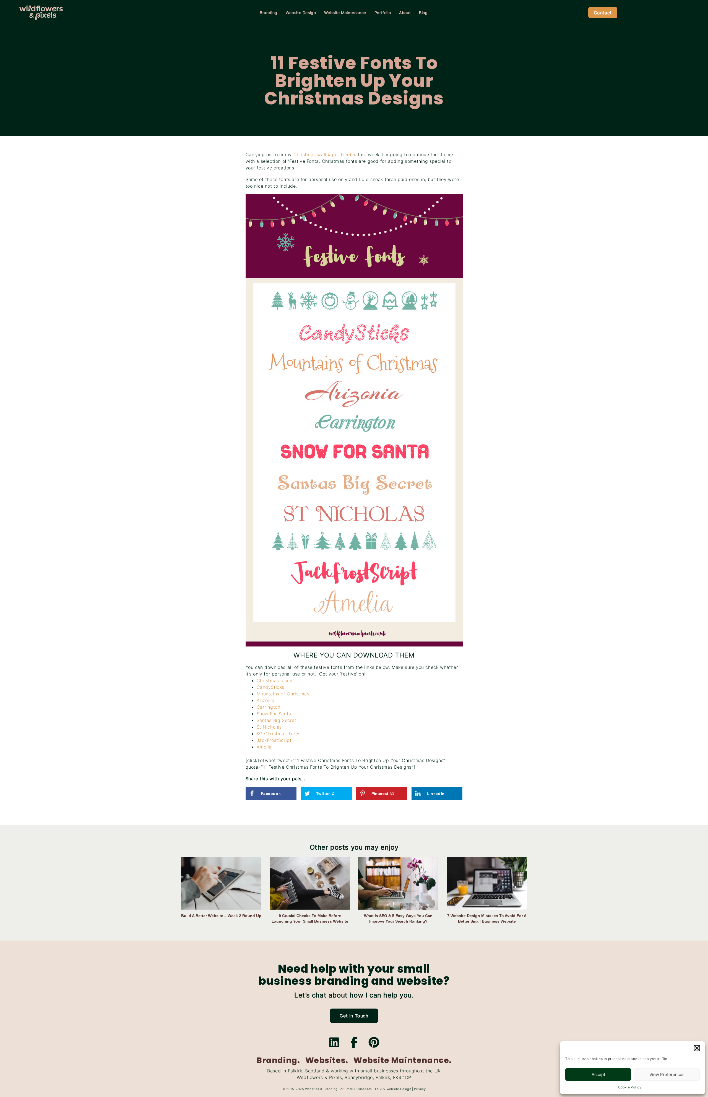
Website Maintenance (345, 12)
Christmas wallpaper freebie (325, 154)
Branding (268, 12)
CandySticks (271, 687)
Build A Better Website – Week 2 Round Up (221, 915)
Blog (423, 12)
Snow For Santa (274, 713)
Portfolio (382, 12)
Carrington (268, 707)
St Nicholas (269, 727)
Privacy (420, 1089)
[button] (697, 1048)
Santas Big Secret (276, 720)
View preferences (666, 1074)
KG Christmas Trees (279, 733)
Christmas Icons (274, 680)
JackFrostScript (274, 740)
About (405, 12)
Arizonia (266, 700)
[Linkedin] (334, 1042)
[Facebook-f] (354, 1042)
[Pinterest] (373, 1042)
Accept (598, 1074)
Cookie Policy (630, 1087)
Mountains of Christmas (283, 694)
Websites (312, 1089)
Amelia (264, 747)
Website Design (301, 12)
